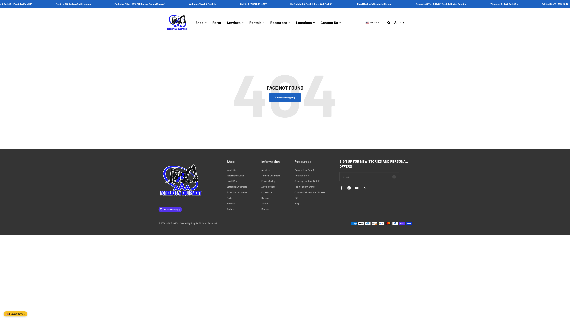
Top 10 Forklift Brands (304, 186)
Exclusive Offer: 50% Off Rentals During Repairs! (129, 4)
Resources (278, 22)
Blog (296, 203)
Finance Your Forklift (304, 170)
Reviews (265, 209)
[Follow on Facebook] (341, 188)
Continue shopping (285, 97)
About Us (265, 170)
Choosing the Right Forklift (307, 181)
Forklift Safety (301, 175)
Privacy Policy (268, 181)
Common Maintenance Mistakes (309, 192)
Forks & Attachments (237, 192)
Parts (216, 22)
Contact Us (329, 22)
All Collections (268, 186)
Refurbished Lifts (235, 175)
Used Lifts (232, 181)
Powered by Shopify (188, 223)
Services (233, 22)
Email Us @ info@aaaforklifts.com (62, 4)
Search (264, 203)
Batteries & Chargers (237, 186)
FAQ (296, 198)
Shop (199, 22)
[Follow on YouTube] (357, 188)
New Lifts (231, 170)
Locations (304, 22)
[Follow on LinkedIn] (364, 188)
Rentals (255, 22)
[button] (372, 22)
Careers (265, 198)
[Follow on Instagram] (349, 188)
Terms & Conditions (270, 175)
